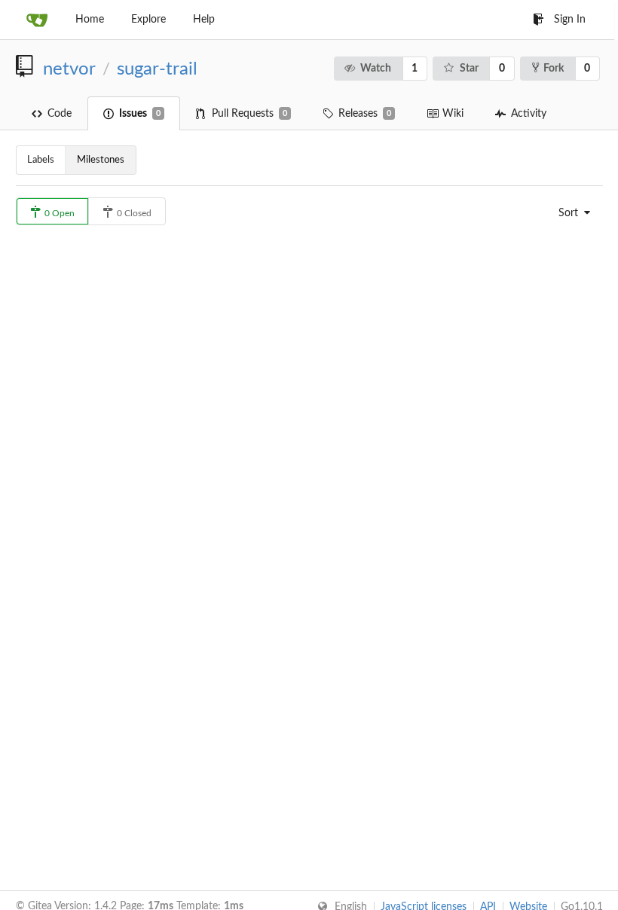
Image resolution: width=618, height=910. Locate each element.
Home (89, 19)
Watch (375, 68)
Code (59, 113)
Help (204, 19)
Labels (40, 160)
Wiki (453, 113)
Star (469, 68)
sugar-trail (157, 69)
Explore (148, 19)
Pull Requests (249, 113)
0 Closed (133, 213)
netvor (69, 69)
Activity (528, 113)
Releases (364, 113)
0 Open (58, 213)
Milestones (100, 160)
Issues (140, 113)
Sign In (570, 19)
